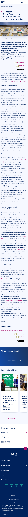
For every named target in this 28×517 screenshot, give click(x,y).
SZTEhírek (10, 6)
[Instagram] (16, 486)
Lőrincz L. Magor (9, 300)
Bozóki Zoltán (20, 249)
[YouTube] (21, 486)
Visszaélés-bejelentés (14, 499)
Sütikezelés (14, 492)
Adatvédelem (14, 495)
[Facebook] (11, 486)
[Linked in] (6, 486)
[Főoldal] (3, 2)
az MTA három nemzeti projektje (18, 82)
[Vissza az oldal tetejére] (25, 448)
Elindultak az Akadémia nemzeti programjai (12, 330)
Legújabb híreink (6, 393)
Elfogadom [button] (5, 514)
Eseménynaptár (11, 360)
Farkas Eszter (4, 279)
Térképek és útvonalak (7, 479)
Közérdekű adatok (14, 502)
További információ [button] (7, 510)
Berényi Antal (18, 300)
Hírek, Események (4, 6)
